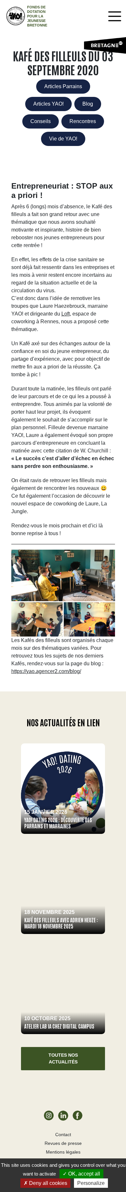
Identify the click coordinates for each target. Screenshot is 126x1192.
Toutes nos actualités (63, 1058)
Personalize (91, 1183)
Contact (63, 1134)
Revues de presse (63, 1143)
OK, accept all (83, 1173)
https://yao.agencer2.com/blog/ (46, 671)
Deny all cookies (47, 1183)
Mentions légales (63, 1152)
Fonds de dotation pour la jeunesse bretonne (37, 16)
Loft (65, 313)
